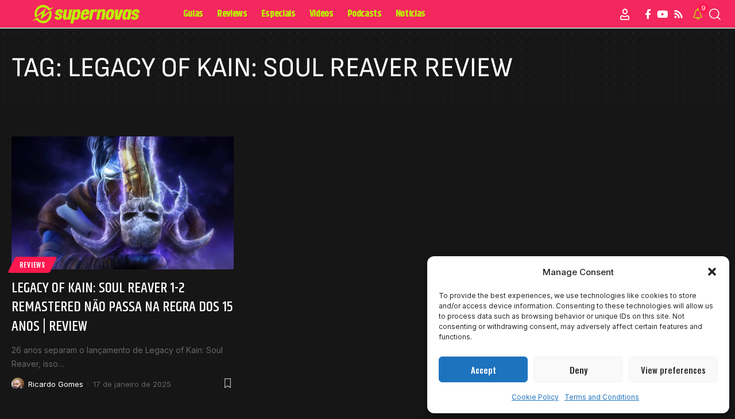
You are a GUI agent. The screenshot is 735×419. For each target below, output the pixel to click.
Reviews (32, 264)
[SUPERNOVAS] (88, 14)
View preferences (673, 369)
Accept (483, 369)
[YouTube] (662, 14)
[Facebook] (648, 14)
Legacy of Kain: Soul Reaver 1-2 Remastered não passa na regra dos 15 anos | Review (122, 307)
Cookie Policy (535, 397)
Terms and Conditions (601, 397)
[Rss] (678, 14)
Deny (578, 369)
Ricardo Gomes (55, 384)
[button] (712, 271)
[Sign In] (624, 14)
